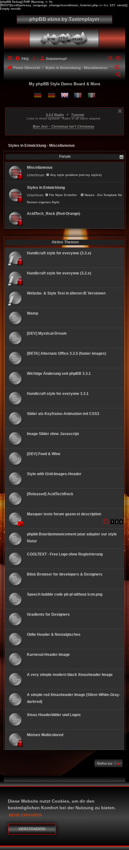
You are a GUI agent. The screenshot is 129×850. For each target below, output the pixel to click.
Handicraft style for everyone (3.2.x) (59, 273)
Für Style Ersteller (63, 195)
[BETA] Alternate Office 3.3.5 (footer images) (66, 353)
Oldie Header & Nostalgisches (53, 634)
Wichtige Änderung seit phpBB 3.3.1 (59, 373)
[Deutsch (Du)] (38, 95)
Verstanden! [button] (32, 829)
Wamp (32, 313)
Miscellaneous (40, 167)
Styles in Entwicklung (46, 187)
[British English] (64, 95)
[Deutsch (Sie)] (51, 95)
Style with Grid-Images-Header (54, 474)
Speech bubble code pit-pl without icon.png (64, 594)
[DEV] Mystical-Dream (47, 333)
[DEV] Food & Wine (43, 454)
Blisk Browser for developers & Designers (64, 574)
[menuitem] (22, 58)
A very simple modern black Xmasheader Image (70, 674)
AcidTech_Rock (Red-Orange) (53, 213)
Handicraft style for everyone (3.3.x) (59, 253)
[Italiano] (91, 95)
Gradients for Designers (48, 614)
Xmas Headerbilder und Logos (54, 715)
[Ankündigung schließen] (120, 111)
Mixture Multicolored (45, 735)
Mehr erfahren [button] (25, 815)
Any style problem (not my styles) (75, 175)
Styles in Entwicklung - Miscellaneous (41, 145)
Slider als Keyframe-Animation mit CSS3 (63, 414)
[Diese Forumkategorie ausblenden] (121, 157)
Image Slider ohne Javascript (53, 434)
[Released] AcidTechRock (50, 494)
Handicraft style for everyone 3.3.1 (58, 393)
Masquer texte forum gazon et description (64, 514)
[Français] (78, 95)
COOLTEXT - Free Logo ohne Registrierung (65, 554)
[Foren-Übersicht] (65, 36)
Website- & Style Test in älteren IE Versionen (66, 293)
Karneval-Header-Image (48, 654)
